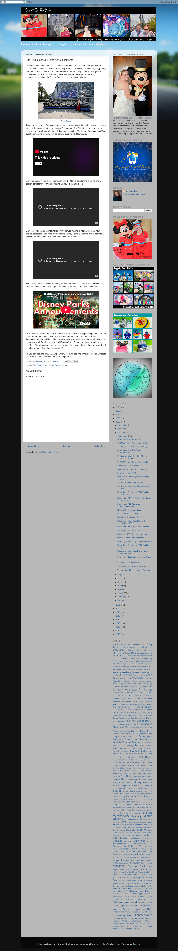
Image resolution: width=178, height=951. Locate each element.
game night (117, 760)
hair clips (148, 768)
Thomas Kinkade (125, 894)
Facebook (148, 742)
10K (128, 645)
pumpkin (116, 857)
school (135, 869)
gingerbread (117, 762)
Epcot (115, 742)
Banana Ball (123, 666)
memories (147, 813)
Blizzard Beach (142, 669)
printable (139, 854)
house (134, 785)
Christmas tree (118, 692)
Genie (138, 760)
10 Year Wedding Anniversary (130, 483)
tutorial (134, 902)
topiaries (116, 899)
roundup (149, 863)
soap (142, 880)
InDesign (117, 791)
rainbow (116, 860)
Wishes (123, 926)
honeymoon (125, 786)
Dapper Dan (141, 704)
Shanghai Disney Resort (134, 872)
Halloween (147, 770)
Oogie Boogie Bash (119, 835)
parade (118, 840)
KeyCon (148, 796)
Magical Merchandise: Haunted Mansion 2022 (131, 522)
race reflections (146, 857)
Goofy (137, 765)
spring (140, 883)
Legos (141, 799)
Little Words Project (145, 802)
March (121, 593)
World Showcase (119, 929)
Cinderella (129, 692)
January (122, 600)
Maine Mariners (146, 807)
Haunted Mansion (121, 779)
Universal (132, 906)
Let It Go (148, 799)
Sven (135, 889)
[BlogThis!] (68, 361)
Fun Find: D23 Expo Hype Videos (132, 534)
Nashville (139, 825)
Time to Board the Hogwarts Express (133, 570)
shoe (121, 875)
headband (134, 779)
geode (143, 760)
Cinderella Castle (144, 692)
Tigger (140, 894)
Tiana (134, 894)
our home (148, 835)
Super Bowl (126, 889)
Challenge (133, 686)
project (149, 854)
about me (147, 647)
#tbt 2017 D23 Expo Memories (130, 538)
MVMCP (123, 825)
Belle (124, 669)
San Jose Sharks (137, 866)
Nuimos (122, 830)
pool (146, 849)
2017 (118, 620)
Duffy (115, 736)
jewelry (122, 797)
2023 (118, 418)
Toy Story (124, 899)
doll (138, 731)
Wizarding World (133, 926)
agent (133, 653)
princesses (128, 854)
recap (115, 862)
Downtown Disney (133, 734)
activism (130, 650)
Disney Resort (118, 718)
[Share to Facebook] (73, 361)
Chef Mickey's (118, 690)
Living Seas (118, 805)
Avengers (123, 664)
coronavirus (144, 698)
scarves (115, 869)
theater (141, 891)
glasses (124, 765)
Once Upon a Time (120, 833)
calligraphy (127, 681)
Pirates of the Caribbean (125, 846)
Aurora (142, 661)
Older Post (100, 446)
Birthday (131, 669)
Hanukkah (147, 773)
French (126, 757)
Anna (138, 658)
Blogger (136, 944)
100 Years (121, 645)
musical (116, 825)
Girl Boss (127, 762)
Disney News (48, 365)
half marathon (121, 770)
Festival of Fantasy (128, 748)
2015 (118, 627)
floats (150, 751)
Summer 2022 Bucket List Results (132, 469)
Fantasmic (148, 746)
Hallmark (135, 771)
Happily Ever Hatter (122, 776)
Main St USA (132, 807)
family (139, 745)
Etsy (121, 742)
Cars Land (137, 684)
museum (143, 822)
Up (139, 906)
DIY (133, 730)
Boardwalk (116, 675)
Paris (124, 841)
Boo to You (124, 675)
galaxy (150, 757)
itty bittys (148, 794)
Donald (143, 731)
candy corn (123, 684)
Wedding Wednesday (132, 921)
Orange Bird (131, 835)
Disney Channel (145, 710)
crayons (141, 702)
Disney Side (129, 718)
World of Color (146, 926)
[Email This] (65, 361)
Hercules (142, 779)
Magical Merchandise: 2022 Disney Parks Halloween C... (132, 457)
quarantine (135, 857)
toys (131, 899)
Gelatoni (131, 760)
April (120, 589)
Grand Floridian (146, 765)
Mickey (136, 816)
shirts (115, 875)
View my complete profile (134, 195)
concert (116, 699)
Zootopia (135, 929)
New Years (127, 827)
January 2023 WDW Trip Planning (132, 446)
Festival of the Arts (144, 748)
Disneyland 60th (121, 727)
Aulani (137, 661)
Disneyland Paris (125, 731)
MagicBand (117, 807)
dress (149, 734)
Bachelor (131, 664)
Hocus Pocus (124, 783)
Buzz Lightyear (121, 678)
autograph (148, 661)
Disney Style (123, 721)
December (123, 425)
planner (123, 849)
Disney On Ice (137, 715)
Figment (116, 751)
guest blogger (134, 768)
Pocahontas (140, 849)
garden (124, 760)
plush (128, 849)
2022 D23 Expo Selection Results (132, 566)
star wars (121, 886)
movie (123, 822)
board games (147, 672)
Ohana (128, 830)
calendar (137, 678)
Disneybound (130, 724)
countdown (126, 702)
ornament (139, 835)
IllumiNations (123, 788)
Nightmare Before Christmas (142, 827)
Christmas (145, 689)
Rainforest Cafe (127, 860)
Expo (134, 742)
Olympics (148, 830)
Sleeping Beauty (146, 874)
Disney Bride (119, 710)
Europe (127, 742)
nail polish (130, 825)
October (122, 432)
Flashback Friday (138, 751)
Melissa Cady (132, 191)
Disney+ (121, 725)
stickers (137, 886)
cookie (123, 699)
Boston (135, 675)
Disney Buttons (132, 710)
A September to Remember (129, 439)
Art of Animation (122, 661)
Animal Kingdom (140, 656)
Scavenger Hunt (125, 869)
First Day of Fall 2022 (126, 473)
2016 (118, 623)
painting (138, 838)
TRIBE (115, 902)
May (120, 586)
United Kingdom (120, 906)
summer (116, 889)
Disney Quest (147, 715)
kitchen (129, 799)
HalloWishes (117, 774)
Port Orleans (126, 851)
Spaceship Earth (124, 883)
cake (129, 679)
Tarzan (115, 891)
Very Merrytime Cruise (135, 909)
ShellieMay (148, 872)
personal (140, 840)
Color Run (128, 695)
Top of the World (137, 896)
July (120, 578)
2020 (118, 609)
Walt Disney (120, 915)
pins (145, 843)
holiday (136, 782)
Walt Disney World (139, 915)
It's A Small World (137, 794)
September (123, 436)
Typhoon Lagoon (145, 902)
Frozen (132, 757)
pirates (149, 844)
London (129, 805)
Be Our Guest (137, 666)
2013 (118, 634)
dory (122, 734)
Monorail (131, 819)
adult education (144, 650)
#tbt (114, 644)
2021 (118, 605)
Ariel (115, 661)
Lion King (121, 802)
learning (135, 799)
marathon (148, 810)
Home (66, 446)
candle (142, 681)
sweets (141, 889)
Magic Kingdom (143, 804)
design (140, 707)
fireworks (124, 751)
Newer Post (33, 446)
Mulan (130, 822)
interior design (140, 791)
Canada (135, 681)
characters (142, 686)
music (149, 822)
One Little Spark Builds (137, 832)
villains (121, 912)
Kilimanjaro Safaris (119, 799)
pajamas (145, 838)
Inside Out (128, 791)
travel (145, 899)
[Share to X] (71, 361)
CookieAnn (131, 699)
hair (142, 768)
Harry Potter (146, 776)
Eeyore (149, 736)
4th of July (147, 644)
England (148, 739)
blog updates (123, 672)
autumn (116, 664)
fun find (58, 365)
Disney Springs (140, 718)
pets (114, 844)
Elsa (114, 739)
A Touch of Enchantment (128, 647)
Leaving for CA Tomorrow (128, 563)
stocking (149, 886)
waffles (146, 912)
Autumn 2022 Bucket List (128, 466)
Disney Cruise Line (123, 712)
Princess (117, 854)
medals (137, 813)
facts (114, 746)
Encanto (128, 739)
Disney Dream (140, 713)
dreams (144, 734)
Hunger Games (143, 786)
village (115, 912)
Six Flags (128, 875)
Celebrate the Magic (120, 686)
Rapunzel (140, 860)
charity (149, 686)
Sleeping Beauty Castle (121, 878)
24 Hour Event (136, 645)
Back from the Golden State (129, 517)
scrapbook (143, 869)
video (65, 365)
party (129, 841)
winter (138, 923)
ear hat (126, 736)
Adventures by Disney (121, 653)
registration (123, 863)
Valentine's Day (119, 909)
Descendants (130, 707)
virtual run (138, 912)
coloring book (139, 695)
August (121, 575)
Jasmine (115, 796)
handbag (127, 773)
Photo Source (66, 121)
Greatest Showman (120, 768)
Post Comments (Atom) (48, 452)
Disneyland (144, 724)
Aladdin (140, 653)
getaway (149, 760)
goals (131, 765)
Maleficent (139, 810)
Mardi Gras (118, 813)
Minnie (147, 816)
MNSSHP (117, 819)
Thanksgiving (131, 891)
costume (116, 702)
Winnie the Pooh (127, 924)
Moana (124, 819)
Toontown (126, 896)
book (131, 675)
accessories (118, 650)
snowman (135, 880)
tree (151, 899)
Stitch (143, 886)
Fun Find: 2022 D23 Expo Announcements (128, 505)
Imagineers (134, 788)
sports (135, 883)
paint (120, 838)
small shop (135, 877)
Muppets (136, 822)
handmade (137, 773)
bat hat (129, 666)
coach (120, 695)
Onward (149, 832)
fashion (116, 748)
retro (130, 863)
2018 (118, 616)
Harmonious (137, 776)
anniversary (147, 658)
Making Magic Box (127, 810)
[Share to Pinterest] (76, 361)
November (123, 429)
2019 (118, 612)
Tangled (148, 889)
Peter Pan (148, 841)
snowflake (127, 880)
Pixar (141, 846)
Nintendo (116, 830)
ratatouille (149, 860)
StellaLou (129, 886)
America (117, 655)
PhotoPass (135, 844)
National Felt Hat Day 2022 (129, 510)
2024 (118, 414)
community (148, 695)
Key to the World (134, 796)
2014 (118, 630)
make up (116, 810)
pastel (134, 841)
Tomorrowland (117, 896)
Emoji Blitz (120, 739)
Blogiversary (135, 672)
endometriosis (138, 739)
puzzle (127, 857)
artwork (131, 661)
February (122, 597)
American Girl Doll (127, 656)
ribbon (143, 863)
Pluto (133, 849)
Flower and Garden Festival (126, 754)
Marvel (128, 813)
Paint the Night (129, 838)
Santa (150, 866)
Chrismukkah (131, 690)
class (115, 695)
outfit (115, 838)
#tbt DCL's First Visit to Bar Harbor (132, 443)
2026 (118, 407)
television (121, 891)
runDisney (119, 866)
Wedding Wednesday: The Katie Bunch (134, 541)
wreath (129, 929)
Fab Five (140, 742)
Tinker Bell (148, 894)
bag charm (148, 664)
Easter (142, 736)
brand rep (142, 675)
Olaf (133, 830)
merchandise (121, 816)
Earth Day (134, 737)
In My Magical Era (145, 788)
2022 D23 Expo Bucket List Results (132, 462)
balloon (115, 666)
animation (131, 658)
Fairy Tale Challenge (125, 746)
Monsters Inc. (140, 819)
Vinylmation (128, 912)
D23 (121, 704)
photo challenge (123, 844)
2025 (118, 411)
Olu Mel (140, 830)
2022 (118, 422)
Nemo (146, 825)
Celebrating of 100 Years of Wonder (133, 527)
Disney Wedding (137, 720)
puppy (122, 857)
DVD (120, 737)
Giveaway (136, 762)
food (142, 754)
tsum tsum (124, 902)
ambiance (148, 653)
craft (135, 701)
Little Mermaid (132, 802)
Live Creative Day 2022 (127, 513)
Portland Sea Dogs (142, 851)
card (130, 684)
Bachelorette (139, 664)
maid (123, 807)
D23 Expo (37, 365)
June (120, 582)
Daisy (134, 704)
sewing (121, 872)
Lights (115, 802)
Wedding (139, 918)
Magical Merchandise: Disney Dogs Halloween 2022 (132, 552)
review (136, 862)
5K (114, 647)
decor (120, 707)
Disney (148, 707)
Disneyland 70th (136, 727)
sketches (136, 875)
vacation (146, 905)
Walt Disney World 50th (123, 918)
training (138, 899)
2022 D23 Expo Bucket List (129, 530)
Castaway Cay (147, 684)
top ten (148, 896)
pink (141, 843)
